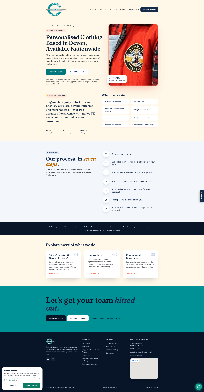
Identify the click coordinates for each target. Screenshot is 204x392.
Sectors (103, 9)
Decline (13, 385)
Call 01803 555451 (78, 72)
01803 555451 (133, 9)
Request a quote (149, 9)
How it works (110, 346)
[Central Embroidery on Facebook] (48, 359)
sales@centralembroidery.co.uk (141, 352)
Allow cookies (31, 385)
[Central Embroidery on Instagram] (53, 359)
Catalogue (113, 9)
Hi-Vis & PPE (86, 355)
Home (48, 26)
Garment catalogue (112, 350)
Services (90, 9)
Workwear (85, 346)
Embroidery (86, 343)
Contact (123, 9)
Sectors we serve (112, 343)
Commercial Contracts (89, 364)
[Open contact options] (199, 387)
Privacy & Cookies (152, 387)
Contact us (110, 353)
